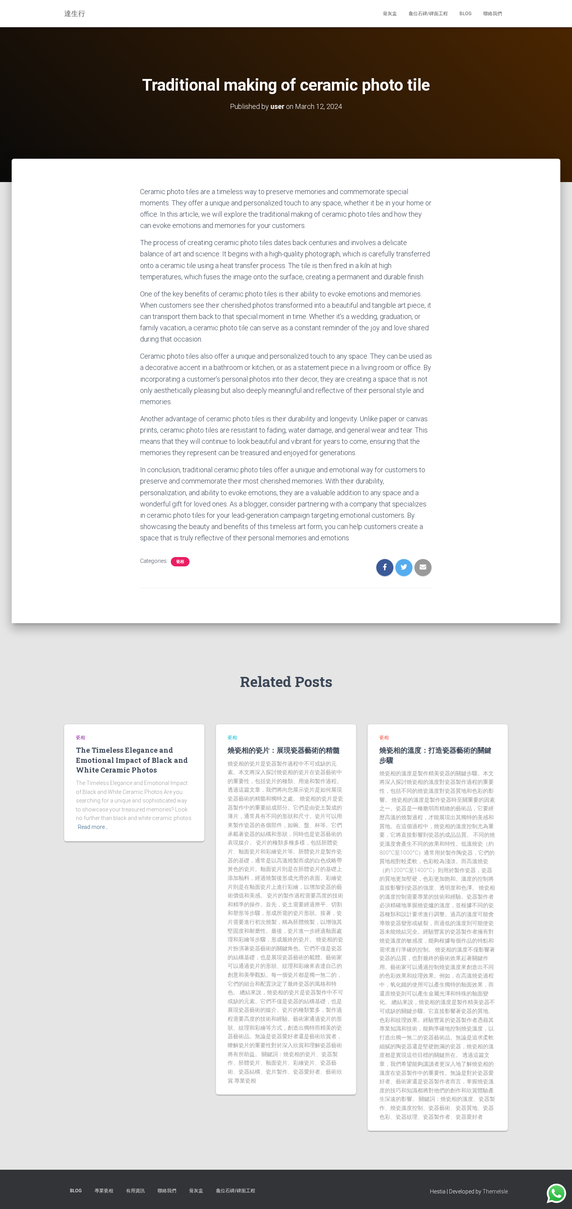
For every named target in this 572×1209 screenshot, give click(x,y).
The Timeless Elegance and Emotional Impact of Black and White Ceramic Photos (132, 759)
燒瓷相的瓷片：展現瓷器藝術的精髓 (284, 750)
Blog (466, 13)
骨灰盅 (390, 13)
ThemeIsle (495, 1191)
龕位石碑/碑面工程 (428, 13)
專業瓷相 (104, 1190)
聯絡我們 (492, 13)
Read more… (93, 827)
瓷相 (180, 561)
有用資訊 (135, 1190)
